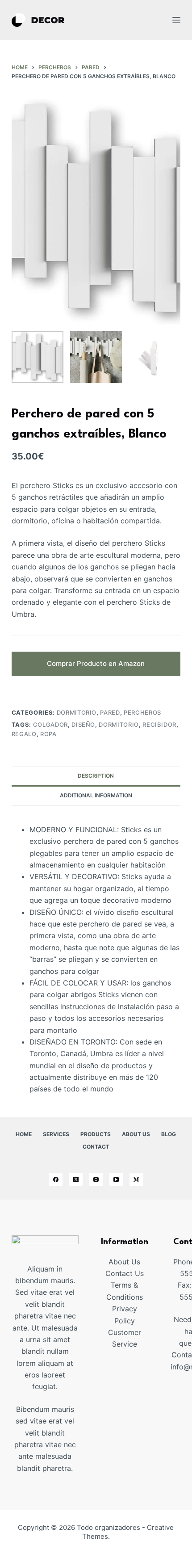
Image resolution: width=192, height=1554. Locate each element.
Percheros (142, 712)
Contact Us (124, 1273)
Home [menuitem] (24, 1134)
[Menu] (176, 20)
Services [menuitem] (56, 1134)
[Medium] (136, 1179)
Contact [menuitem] (96, 1146)
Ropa (48, 733)
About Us (124, 1261)
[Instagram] (96, 1179)
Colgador (50, 724)
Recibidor (159, 724)
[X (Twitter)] (76, 1179)
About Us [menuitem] (136, 1134)
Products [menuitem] (95, 1134)
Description (96, 775)
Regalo (24, 733)
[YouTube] (116, 1179)
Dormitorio (77, 712)
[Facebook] (56, 1179)
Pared (110, 712)
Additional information (96, 795)
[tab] (96, 776)
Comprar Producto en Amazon (96, 663)
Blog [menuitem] (168, 1134)
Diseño (83, 724)
